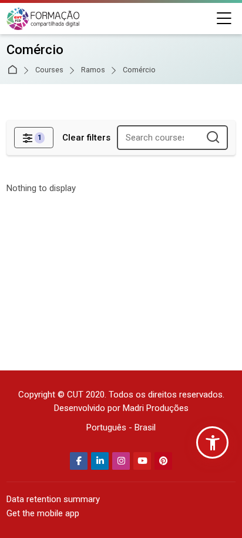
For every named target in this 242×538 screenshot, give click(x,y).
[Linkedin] (100, 461)
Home (14, 70)
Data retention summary (53, 499)
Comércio (139, 70)
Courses (49, 70)
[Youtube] (142, 461)
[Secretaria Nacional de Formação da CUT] (42, 19)
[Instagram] (121, 461)
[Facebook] (79, 461)
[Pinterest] (163, 461)
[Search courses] (213, 138)
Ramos (93, 70)
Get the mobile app (42, 513)
